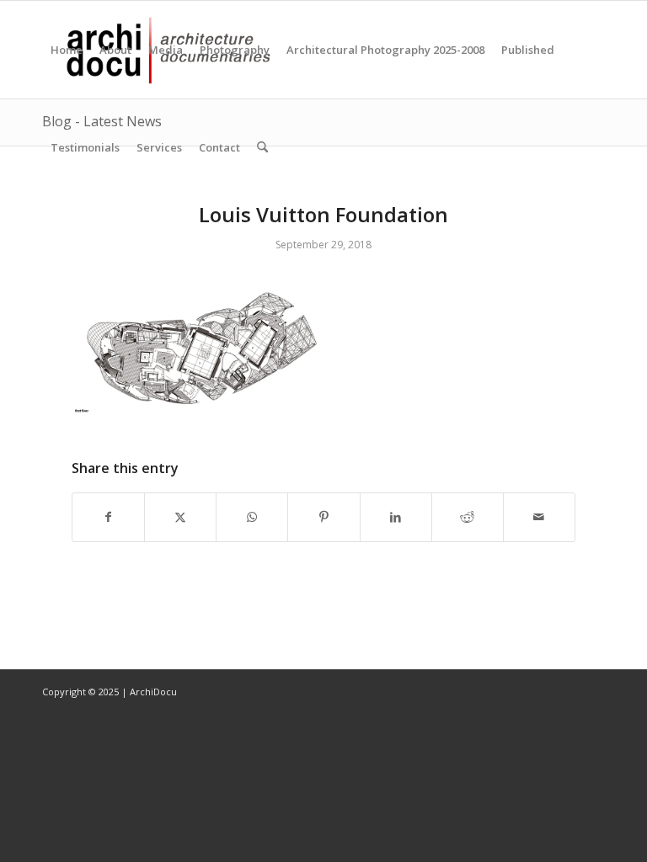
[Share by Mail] (539, 516)
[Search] (262, 147)
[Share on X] (180, 516)
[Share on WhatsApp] (252, 516)
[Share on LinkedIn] (396, 516)
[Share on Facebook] (108, 516)
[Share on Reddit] (467, 516)
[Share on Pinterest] (323, 516)
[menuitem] (66, 49)
